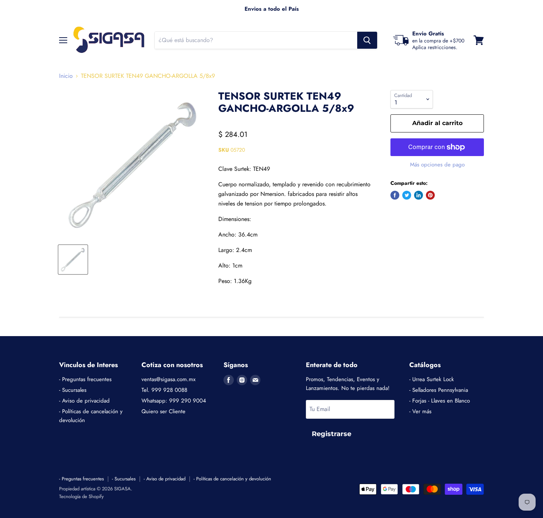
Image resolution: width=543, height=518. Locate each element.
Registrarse (331, 434)
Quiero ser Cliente (163, 411)
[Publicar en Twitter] (406, 195)
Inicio (66, 76)
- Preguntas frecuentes (85, 379)
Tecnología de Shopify (81, 496)
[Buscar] (367, 40)
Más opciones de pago (437, 165)
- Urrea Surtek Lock (431, 379)
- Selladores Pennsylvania (438, 390)
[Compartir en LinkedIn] (418, 195)
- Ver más (420, 411)
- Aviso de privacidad (84, 401)
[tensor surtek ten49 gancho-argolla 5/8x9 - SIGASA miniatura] (73, 259)
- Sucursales (72, 390)
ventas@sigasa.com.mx (168, 379)
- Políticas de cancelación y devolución (232, 478)
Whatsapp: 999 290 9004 (173, 401)
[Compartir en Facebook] (394, 195)
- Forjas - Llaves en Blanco (439, 401)
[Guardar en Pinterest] (430, 195)
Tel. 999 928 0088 (164, 390)
